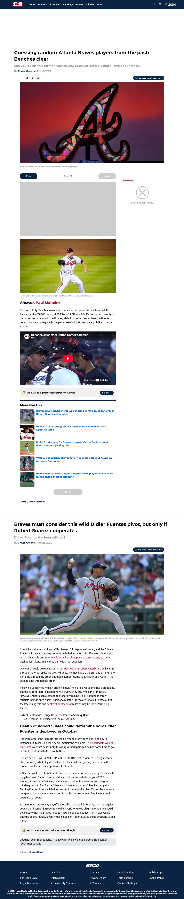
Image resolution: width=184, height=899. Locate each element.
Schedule (54, 4)
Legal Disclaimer (29, 883)
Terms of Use (125, 877)
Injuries (90, 4)
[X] (160, 4)
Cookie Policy (156, 877)
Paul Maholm (48, 303)
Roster (79, 4)
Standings (67, 4)
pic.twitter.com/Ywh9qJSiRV (72, 715)
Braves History (37, 501)
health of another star (59, 704)
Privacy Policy (98, 877)
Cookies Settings (127, 883)
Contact (94, 872)
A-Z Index (95, 883)
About (23, 872)
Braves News (36, 852)
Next (107, 176)
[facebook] (154, 4)
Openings (56, 872)
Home (23, 501)
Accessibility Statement (64, 883)
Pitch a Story (58, 877)
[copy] (38, 78)
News (32, 4)
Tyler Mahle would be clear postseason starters (72, 657)
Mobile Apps (156, 872)
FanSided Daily (28, 877)
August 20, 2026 (66, 718)
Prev (28, 176)
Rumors (42, 4)
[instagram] (166, 4)
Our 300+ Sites (125, 872)
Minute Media (20, 891)
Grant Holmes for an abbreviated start (79, 668)
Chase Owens (26, 71)
